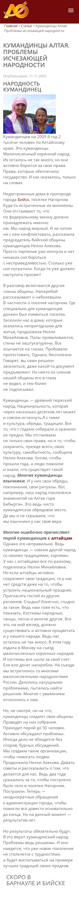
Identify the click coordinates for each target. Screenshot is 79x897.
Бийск (23, 199)
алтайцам (61, 538)
